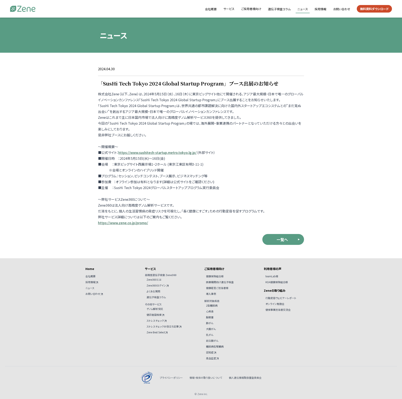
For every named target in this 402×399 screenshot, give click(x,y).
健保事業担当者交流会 (278, 309)
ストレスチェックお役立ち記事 (163, 326)
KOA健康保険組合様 (276, 282)
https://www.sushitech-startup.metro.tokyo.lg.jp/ (157, 152)
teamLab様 (271, 276)
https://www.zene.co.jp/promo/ (123, 222)
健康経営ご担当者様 (217, 288)
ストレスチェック (155, 320)
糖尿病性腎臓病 (215, 346)
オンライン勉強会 (274, 304)
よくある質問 (153, 291)
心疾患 (210, 311)
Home (89, 269)
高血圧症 (211, 358)
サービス (228, 9)
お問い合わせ (341, 9)
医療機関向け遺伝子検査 (220, 282)
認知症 (210, 352)
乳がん (209, 334)
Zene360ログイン (156, 285)
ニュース (302, 9)
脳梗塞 (210, 317)
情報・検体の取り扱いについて (205, 377)
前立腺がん (212, 340)
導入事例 (211, 293)
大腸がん (211, 329)
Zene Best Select (156, 332)
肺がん (209, 323)
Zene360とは (154, 279)
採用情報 (320, 9)
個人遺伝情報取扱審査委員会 (245, 377)
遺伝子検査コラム (279, 9)
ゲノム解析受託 (155, 309)
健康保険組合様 (215, 276)
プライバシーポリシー (171, 377)
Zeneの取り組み (274, 290)
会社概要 (211, 9)
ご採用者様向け (251, 9)
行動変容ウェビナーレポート (280, 298)
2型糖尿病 (212, 305)
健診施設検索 (154, 314)
